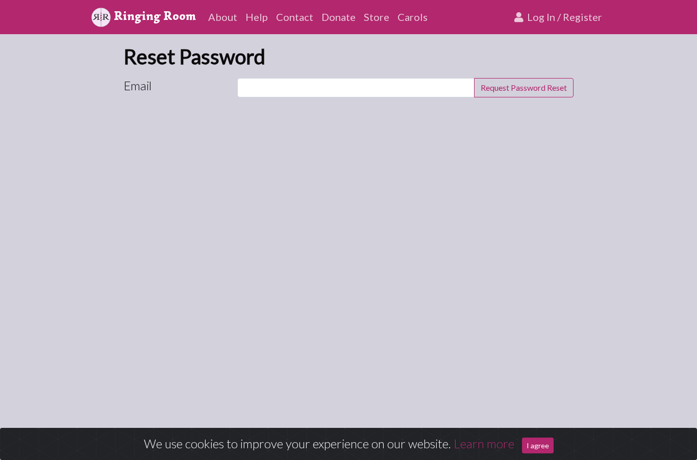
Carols (412, 17)
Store (376, 17)
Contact (294, 17)
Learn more (484, 443)
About (222, 17)
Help (256, 17)
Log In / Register (563, 17)
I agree (538, 445)
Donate (338, 17)
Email (137, 85)
